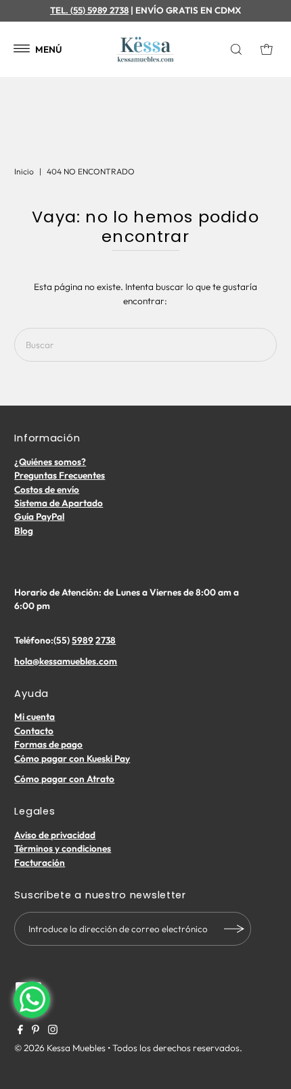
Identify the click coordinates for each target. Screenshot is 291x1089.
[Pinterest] (35, 1031)
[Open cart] (266, 49)
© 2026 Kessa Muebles (60, 1048)
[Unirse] (234, 929)
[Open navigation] (22, 49)
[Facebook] (20, 1031)
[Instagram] (53, 1031)
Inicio (24, 171)
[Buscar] (239, 49)
